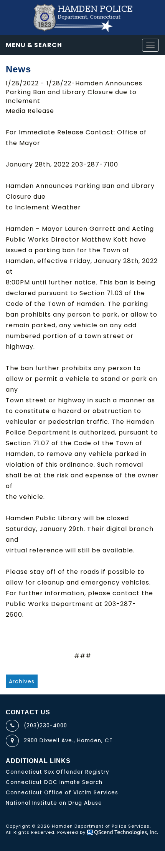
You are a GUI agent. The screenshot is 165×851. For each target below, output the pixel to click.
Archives (22, 681)
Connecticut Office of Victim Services (62, 792)
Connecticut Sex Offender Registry (57, 772)
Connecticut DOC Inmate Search (54, 782)
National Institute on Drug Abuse (54, 803)
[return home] (82, 17)
